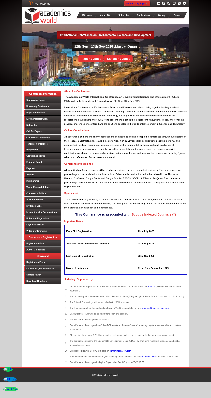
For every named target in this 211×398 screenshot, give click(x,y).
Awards (30, 174)
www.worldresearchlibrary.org (155, 308)
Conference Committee (38, 137)
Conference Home (35, 100)
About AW (105, 15)
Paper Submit (91, 58)
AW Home (87, 15)
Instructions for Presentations (41, 212)
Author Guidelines (35, 249)
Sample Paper (33, 275)
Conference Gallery (36, 193)
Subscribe (123, 15)
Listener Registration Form (40, 268)
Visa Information (34, 199)
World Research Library (38, 187)
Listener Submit (118, 58)
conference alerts (148, 356)
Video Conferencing (36, 231)
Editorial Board (34, 162)
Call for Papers (34, 131)
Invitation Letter (34, 206)
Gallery (161, 15)
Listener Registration (37, 119)
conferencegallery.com (120, 351)
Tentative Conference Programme (37, 147)
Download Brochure (36, 281)
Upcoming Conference (37, 106)
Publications (143, 15)
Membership (32, 181)
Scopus (152, 286)
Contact (177, 15)
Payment (30, 168)
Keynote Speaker (35, 224)
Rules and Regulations (37, 218)
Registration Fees (35, 243)
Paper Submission (35, 112)
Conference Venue (35, 156)
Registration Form (35, 262)
